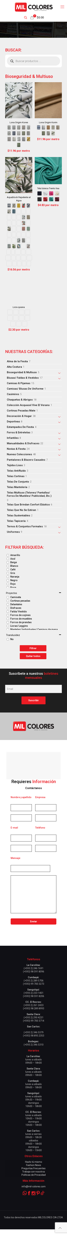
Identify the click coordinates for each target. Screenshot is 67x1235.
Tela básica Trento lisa (48, 188)
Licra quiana (19, 307)
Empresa (40, 797)
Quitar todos (33, 656)
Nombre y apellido (21, 797)
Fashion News (33, 1165)
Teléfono (40, 827)
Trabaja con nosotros (33, 1171)
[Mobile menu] (62, 7)
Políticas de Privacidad (33, 1174)
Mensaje (15, 858)
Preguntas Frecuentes (33, 1168)
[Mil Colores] (33, 7)
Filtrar (33, 648)
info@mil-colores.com (34, 1186)
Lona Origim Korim (48, 122)
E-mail (14, 827)
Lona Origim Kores (19, 122)
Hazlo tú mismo (33, 1162)
